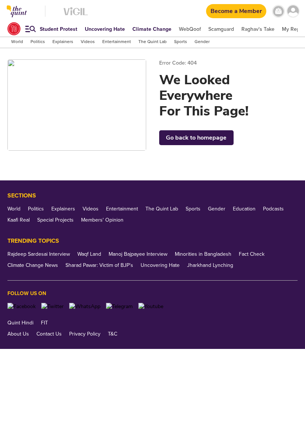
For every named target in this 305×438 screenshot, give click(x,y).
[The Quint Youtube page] (150, 306)
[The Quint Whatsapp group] (84, 306)
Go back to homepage (196, 138)
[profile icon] (292, 11)
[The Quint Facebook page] (21, 306)
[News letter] (278, 11)
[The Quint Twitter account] (52, 306)
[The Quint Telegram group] (119, 306)
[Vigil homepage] (76, 15)
